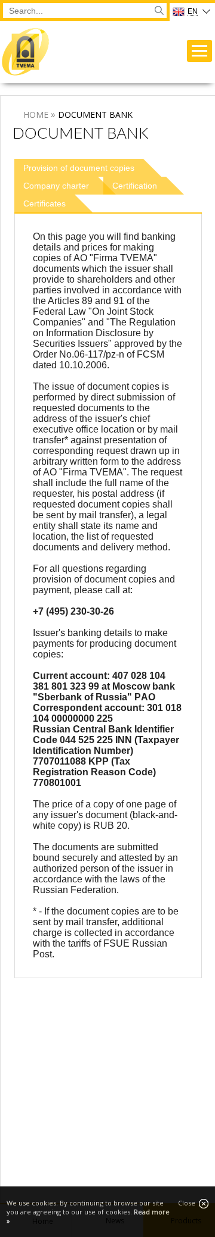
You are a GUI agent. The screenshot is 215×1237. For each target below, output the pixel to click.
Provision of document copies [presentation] (78, 168)
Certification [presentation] (134, 185)
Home (35, 114)
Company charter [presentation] (56, 185)
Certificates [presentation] (44, 203)
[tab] (87, 168)
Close (188, 1202)
